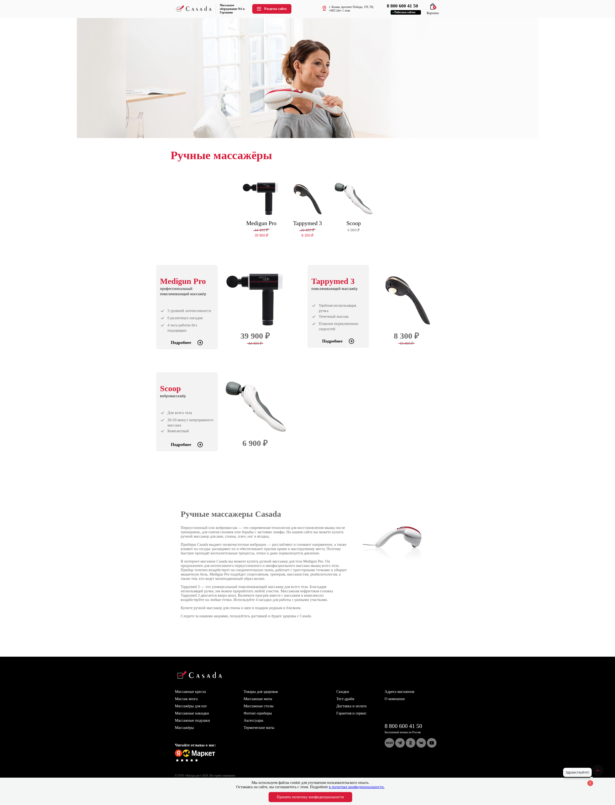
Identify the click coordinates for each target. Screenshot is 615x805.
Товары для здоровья (261, 692)
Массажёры (184, 728)
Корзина (433, 11)
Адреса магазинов (399, 692)
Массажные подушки (192, 720)
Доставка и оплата (351, 706)
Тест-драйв (345, 699)
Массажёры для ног (191, 706)
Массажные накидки (192, 713)
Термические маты (259, 728)
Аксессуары (253, 720)
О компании (395, 699)
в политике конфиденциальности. (357, 787)
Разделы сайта (275, 9)
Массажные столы (259, 706)
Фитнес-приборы (258, 713)
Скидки (342, 692)
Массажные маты (258, 699)
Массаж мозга (186, 699)
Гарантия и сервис (351, 713)
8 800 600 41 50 (403, 726)
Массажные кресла (190, 692)
